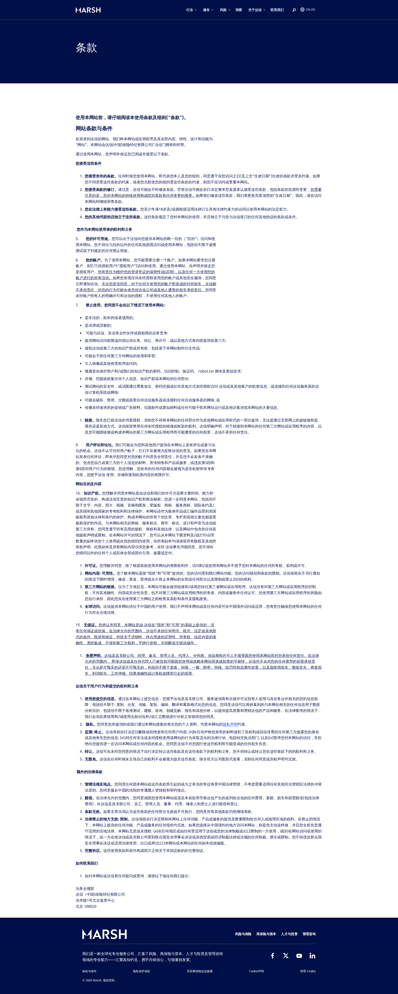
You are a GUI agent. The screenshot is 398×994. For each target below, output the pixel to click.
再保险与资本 (266, 934)
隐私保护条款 (141, 971)
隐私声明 (230, 724)
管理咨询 (309, 934)
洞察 (238, 9)
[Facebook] (273, 956)
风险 (223, 9)
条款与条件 (89, 971)
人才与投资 (289, 934)
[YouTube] (299, 956)
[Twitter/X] (286, 956)
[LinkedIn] (312, 956)
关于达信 (255, 9)
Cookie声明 (256, 971)
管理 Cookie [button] (308, 971)
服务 (206, 9)
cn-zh (310, 9)
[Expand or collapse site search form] (294, 10)
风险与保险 (243, 934)
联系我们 (277, 9)
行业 (189, 9)
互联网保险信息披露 (200, 971)
